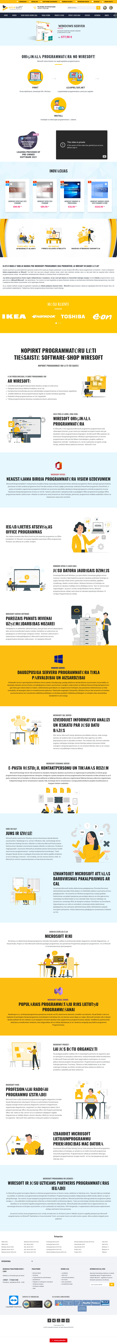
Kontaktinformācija (67, 1284)
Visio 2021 (105, 1242)
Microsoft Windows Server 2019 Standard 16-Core (99, 202)
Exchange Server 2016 (52, 1244)
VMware (104, 1252)
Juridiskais (65, 1273)
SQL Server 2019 (28, 1247)
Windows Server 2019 (7, 1249)
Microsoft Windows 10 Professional (72, 202)
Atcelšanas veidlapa (38, 1286)
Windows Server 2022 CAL (8, 1252)
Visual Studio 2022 (79, 1244)
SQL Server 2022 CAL (30, 1249)
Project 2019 (77, 1252)
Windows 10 (105, 1249)
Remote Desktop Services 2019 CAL (84, 1242)
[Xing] (54, 1320)
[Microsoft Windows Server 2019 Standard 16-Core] (100, 190)
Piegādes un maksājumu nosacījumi (43, 1282)
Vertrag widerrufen (59, 1340)
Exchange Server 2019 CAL (54, 1247)
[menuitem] (82, 2)
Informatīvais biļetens (68, 1277)
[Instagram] (67, 1320)
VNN (34, 1288)
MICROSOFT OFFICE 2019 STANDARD (44, 202)
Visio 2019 (105, 1244)
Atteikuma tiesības (38, 1284)
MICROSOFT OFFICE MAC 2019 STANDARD (17, 202)
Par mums (65, 1279)
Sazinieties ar (36, 1279)
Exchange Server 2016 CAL (54, 1249)
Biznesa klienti (37, 1273)
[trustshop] (48, 1304)
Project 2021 (77, 1249)
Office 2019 (4, 1244)
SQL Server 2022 (28, 1244)
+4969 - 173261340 (10, 1280)
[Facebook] (49, 1320)
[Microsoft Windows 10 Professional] (72, 190)
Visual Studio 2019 (79, 1247)
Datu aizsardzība (66, 1282)
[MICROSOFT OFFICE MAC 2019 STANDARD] (17, 190)
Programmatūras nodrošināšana (42, 1277)
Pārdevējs (35, 1275)
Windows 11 (105, 1247)
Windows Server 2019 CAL (31, 1242)
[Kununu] (63, 1320)
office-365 (64, 1275)
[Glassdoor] (58, 1320)
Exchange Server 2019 (52, 1242)
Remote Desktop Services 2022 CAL (56, 1252)
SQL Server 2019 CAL (30, 1252)
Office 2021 (4, 1242)
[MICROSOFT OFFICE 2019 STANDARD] (45, 190)
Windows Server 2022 (7, 1247)
